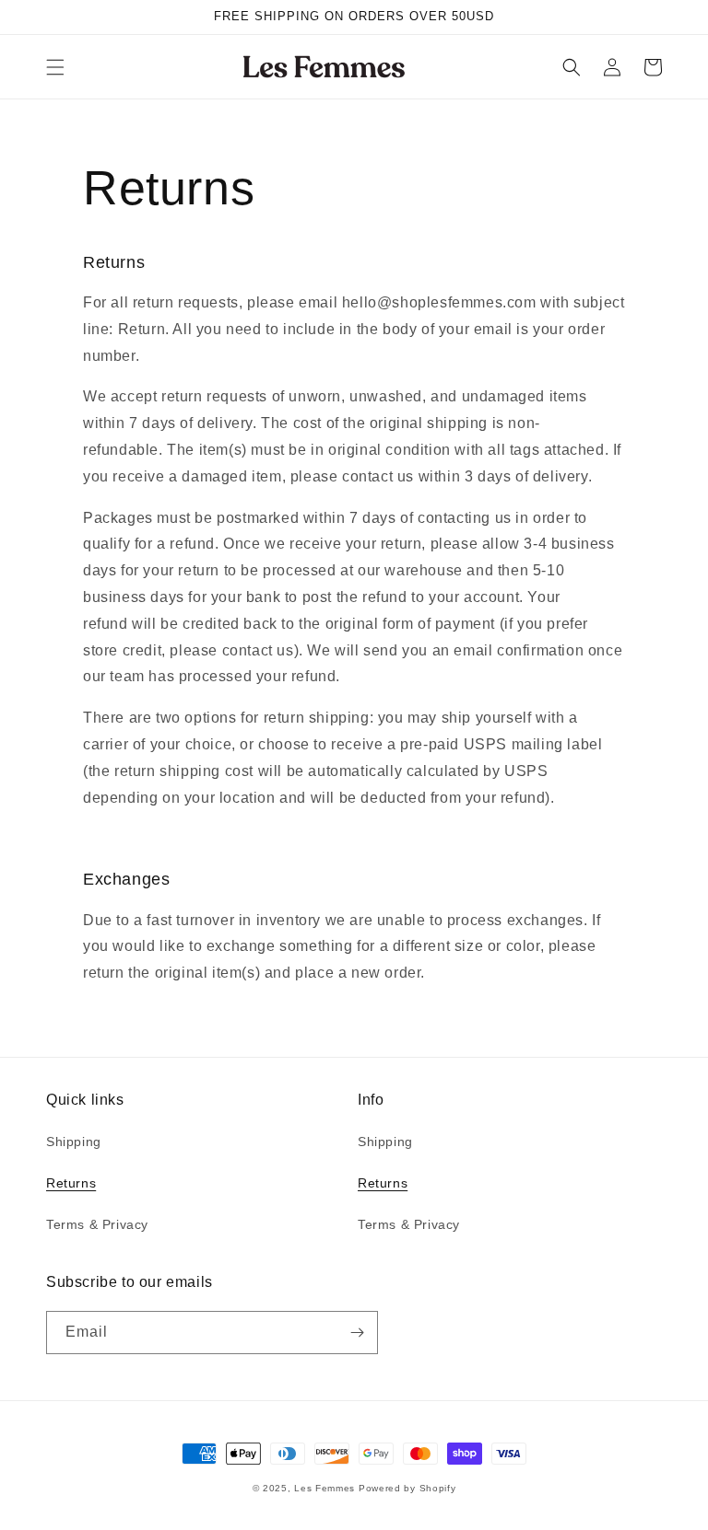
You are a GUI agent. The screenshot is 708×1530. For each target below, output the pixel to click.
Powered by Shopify (407, 1488)
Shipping (73, 1141)
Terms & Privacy (97, 1224)
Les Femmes (324, 1488)
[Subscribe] (356, 1332)
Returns (71, 1183)
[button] (55, 67)
